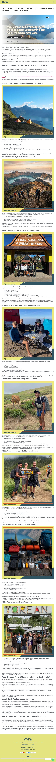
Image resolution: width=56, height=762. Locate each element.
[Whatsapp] (52, 759)
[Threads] (30, 756)
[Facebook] (28, 756)
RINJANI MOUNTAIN (32, 724)
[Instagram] (26, 756)
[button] (53, 2)
